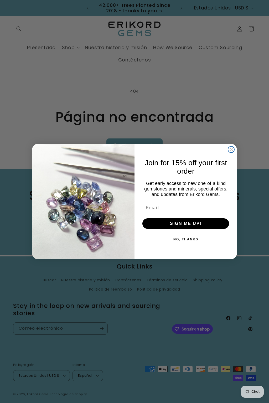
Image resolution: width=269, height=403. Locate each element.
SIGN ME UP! (186, 223)
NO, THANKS (185, 239)
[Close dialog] (231, 149)
